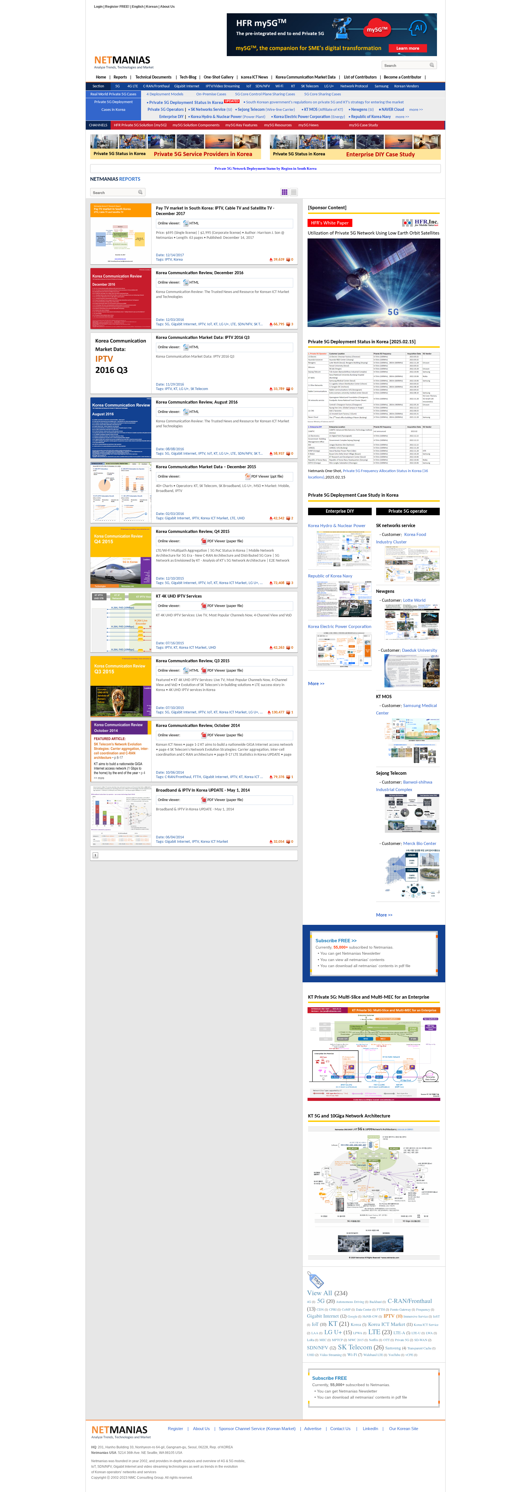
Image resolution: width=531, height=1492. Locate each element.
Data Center (363, 1309)
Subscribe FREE (333, 940)
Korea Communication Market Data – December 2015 (206, 467)
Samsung (393, 1347)
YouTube (394, 1354)
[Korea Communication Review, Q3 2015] (120, 658)
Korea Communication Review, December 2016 (199, 273)
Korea (178, 260)
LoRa (310, 1339)
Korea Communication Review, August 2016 (197, 402)
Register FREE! (117, 7)
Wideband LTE (373, 1354)
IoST (436, 1316)
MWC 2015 (356, 1339)
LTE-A (399, 1332)
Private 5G (402, 1339)
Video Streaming (331, 1354)
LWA (429, 1333)
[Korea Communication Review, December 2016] (120, 270)
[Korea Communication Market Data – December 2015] (120, 464)
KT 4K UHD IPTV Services (179, 596)
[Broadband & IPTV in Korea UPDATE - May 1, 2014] (120, 787)
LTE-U (416, 1333)
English (138, 7)
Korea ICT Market (214, 518)
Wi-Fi (352, 1354)
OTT (386, 1339)
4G (309, 1301)
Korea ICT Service (426, 1324)
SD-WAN (420, 1339)
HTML (194, 223)
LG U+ (224, 324)
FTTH (197, 777)
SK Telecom (262, 324)
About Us (167, 7)
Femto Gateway (400, 1309)
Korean (152, 7)
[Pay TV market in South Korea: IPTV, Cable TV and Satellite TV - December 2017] (120, 205)
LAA (314, 1333)
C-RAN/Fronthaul (178, 777)
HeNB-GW (370, 1316)
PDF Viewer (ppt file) (267, 477)
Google (352, 1316)
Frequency (423, 1309)
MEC (323, 1339)
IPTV (168, 260)
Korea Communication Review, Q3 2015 (193, 661)
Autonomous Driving (350, 1301)
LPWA (357, 1333)
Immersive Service (416, 1316)
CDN (320, 1309)
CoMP (346, 1309)
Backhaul (375, 1301)
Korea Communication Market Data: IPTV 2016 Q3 (202, 338)
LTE (233, 324)
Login (98, 7)
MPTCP (337, 1339)
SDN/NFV (245, 324)
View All (319, 1292)
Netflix (373, 1339)
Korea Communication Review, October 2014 (198, 726)
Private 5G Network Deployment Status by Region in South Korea (266, 168)
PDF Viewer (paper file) (225, 541)
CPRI (333, 1309)
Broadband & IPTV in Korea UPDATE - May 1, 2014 (203, 790)
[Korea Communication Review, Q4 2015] (120, 529)
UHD (241, 518)
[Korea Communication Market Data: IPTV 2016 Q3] (120, 335)
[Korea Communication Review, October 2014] (120, 723)
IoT (209, 324)
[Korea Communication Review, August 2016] (120, 399)
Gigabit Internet (183, 324)
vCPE (409, 1354)
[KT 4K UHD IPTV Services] (120, 593)
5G (167, 324)
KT (215, 324)
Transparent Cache (419, 1348)
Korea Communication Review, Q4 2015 (193, 532)
